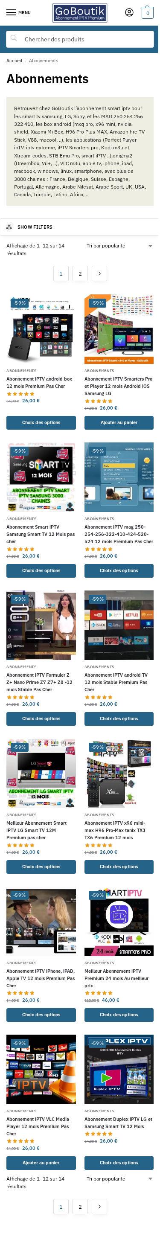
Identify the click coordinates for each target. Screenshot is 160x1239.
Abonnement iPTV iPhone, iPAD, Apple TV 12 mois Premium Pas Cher (40, 978)
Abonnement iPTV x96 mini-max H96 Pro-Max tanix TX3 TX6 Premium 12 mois (114, 830)
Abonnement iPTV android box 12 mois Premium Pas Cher (39, 382)
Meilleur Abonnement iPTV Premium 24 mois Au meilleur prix (116, 978)
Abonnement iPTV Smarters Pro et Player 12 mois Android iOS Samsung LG (118, 385)
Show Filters (35, 227)
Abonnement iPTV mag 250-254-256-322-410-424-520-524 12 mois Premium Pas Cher (118, 534)
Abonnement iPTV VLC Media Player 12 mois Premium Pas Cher (37, 1126)
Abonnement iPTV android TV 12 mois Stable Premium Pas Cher (116, 682)
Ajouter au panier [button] (119, 422)
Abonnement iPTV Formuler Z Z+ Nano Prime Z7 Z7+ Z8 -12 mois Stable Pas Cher (39, 682)
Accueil (14, 61)
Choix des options (41, 422)
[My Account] (129, 13)
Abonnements (21, 370)
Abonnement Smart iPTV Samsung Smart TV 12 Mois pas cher (40, 534)
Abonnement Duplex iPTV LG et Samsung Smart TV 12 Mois (118, 1122)
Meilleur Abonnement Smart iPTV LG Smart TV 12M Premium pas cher (36, 830)
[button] (147, 13)
